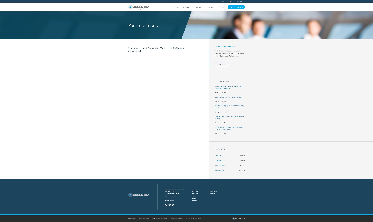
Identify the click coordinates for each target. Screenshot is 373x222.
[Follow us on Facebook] (166, 204)
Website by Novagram (195, 218)
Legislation (219, 161)
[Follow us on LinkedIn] (173, 204)
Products (187, 7)
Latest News (219, 156)
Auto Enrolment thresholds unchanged (228, 97)
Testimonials (239, 1)
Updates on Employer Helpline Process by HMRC (229, 107)
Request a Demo (236, 7)
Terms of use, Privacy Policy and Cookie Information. (177, 218)
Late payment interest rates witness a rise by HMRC (229, 117)
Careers (210, 7)
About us (175, 7)
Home (194, 189)
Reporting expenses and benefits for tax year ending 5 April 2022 (229, 87)
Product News (220, 165)
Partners (230, 1)
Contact (221, 7)
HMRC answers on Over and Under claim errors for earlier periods (229, 128)
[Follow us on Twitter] (170, 204)
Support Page (222, 64)
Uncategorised (220, 170)
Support (199, 7)
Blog (222, 1)
